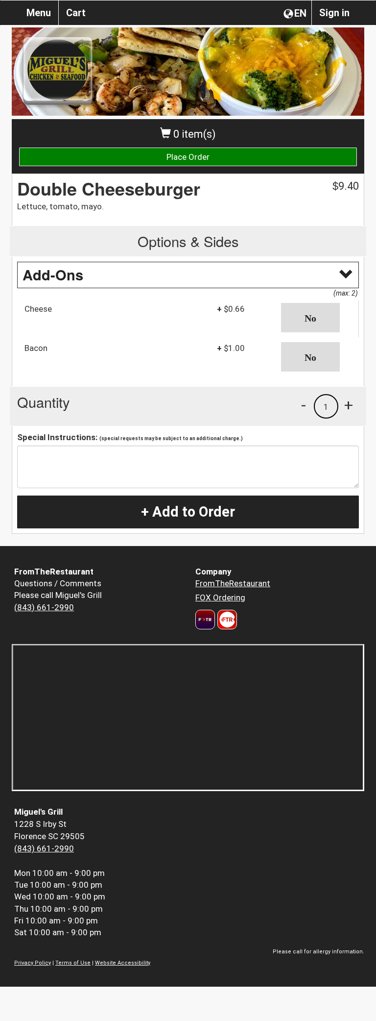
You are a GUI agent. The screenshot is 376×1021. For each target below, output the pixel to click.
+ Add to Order (188, 511)
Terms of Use (73, 963)
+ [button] (348, 405)
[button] (316, 317)
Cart (76, 13)
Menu (38, 13)
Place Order (188, 157)
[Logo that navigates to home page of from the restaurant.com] (205, 619)
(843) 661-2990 (44, 607)
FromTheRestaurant (232, 583)
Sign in (334, 13)
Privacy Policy (32, 963)
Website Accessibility (122, 963)
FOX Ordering (220, 597)
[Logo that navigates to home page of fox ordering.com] (226, 619)
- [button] (303, 405)
